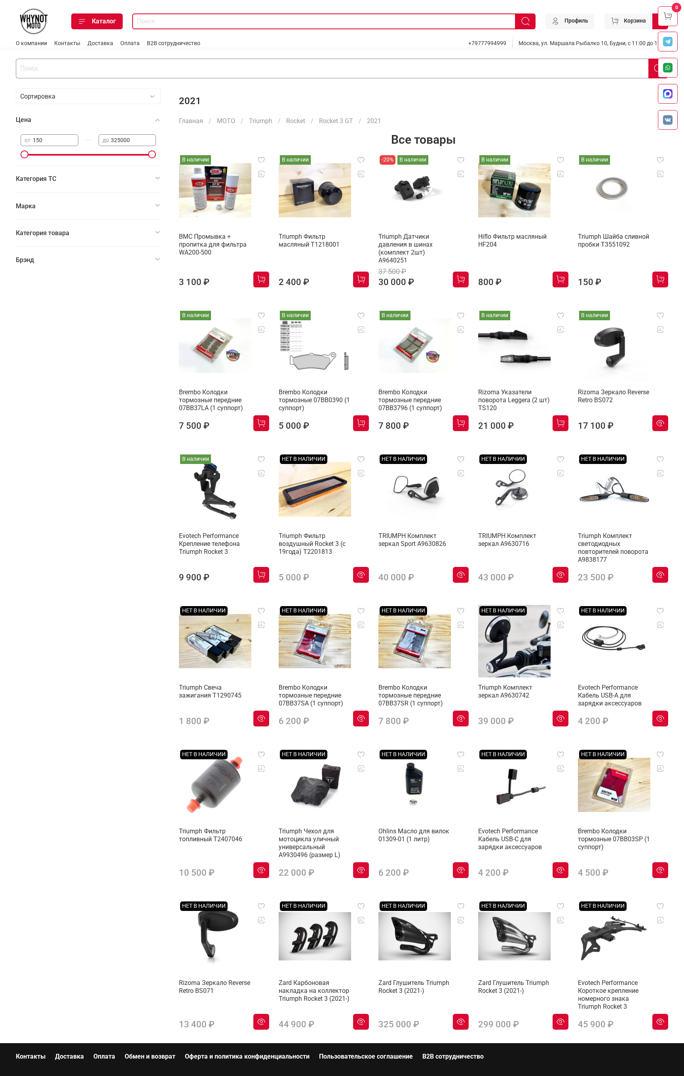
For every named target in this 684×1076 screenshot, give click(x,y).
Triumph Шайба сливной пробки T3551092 (613, 240)
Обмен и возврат (150, 1056)
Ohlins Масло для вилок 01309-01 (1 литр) (413, 835)
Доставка (100, 43)
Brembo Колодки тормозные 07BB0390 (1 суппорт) (314, 400)
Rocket (295, 121)
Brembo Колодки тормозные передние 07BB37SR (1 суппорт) (410, 695)
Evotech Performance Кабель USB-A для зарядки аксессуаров (610, 695)
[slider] (24, 154)
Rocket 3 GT (336, 121)
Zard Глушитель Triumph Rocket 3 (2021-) (413, 986)
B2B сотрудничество (173, 43)
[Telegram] (668, 41)
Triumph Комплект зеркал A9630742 (505, 691)
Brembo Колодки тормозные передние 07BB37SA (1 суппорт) (311, 695)
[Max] (668, 94)
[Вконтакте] (668, 120)
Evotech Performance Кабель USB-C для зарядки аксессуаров (510, 839)
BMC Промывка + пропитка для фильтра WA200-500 (213, 244)
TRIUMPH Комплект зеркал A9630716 (507, 540)
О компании (31, 43)
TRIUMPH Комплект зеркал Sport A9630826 (412, 540)
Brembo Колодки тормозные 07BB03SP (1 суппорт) (614, 839)
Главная (191, 121)
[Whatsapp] (668, 68)
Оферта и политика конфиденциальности (247, 1056)
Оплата (130, 43)
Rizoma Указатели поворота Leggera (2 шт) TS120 (514, 400)
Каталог (104, 21)
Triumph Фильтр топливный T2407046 (210, 835)
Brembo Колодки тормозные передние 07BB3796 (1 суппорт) (410, 400)
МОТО (226, 121)
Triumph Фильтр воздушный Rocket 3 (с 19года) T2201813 (312, 543)
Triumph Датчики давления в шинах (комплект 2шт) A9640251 (405, 248)
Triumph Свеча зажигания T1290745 (210, 691)
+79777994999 (487, 43)
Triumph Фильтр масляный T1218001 (309, 240)
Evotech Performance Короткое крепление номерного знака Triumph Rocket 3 (608, 994)
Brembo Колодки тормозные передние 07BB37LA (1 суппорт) (211, 400)
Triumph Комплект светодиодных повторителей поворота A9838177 (613, 547)
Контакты (67, 43)
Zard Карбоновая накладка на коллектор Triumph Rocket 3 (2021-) (314, 990)
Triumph (260, 121)
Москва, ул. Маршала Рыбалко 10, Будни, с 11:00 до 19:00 (593, 43)
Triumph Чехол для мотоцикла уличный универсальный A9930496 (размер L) (309, 843)
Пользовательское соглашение (366, 1056)
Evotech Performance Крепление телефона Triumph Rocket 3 (209, 543)
